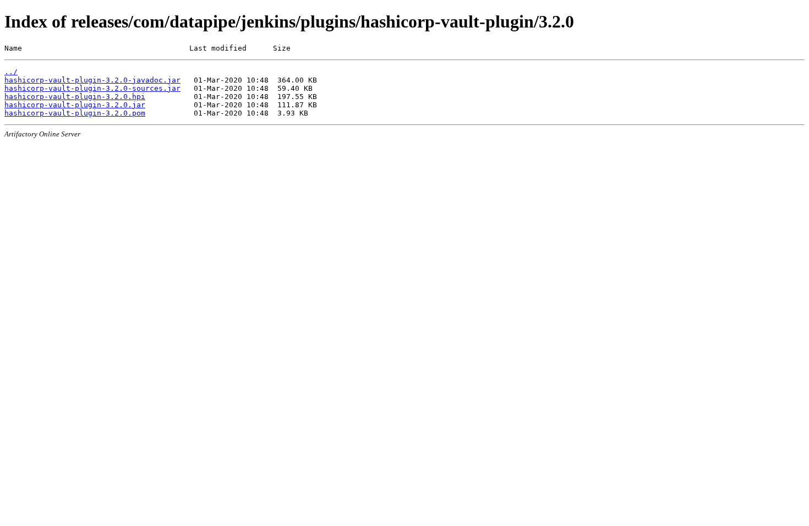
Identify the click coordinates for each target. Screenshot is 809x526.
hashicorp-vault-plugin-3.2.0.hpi (74, 96)
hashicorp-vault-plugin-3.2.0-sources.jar (92, 88)
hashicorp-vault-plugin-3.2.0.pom (74, 113)
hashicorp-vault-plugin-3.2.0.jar (74, 105)
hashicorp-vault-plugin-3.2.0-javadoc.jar (92, 80)
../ (11, 72)
